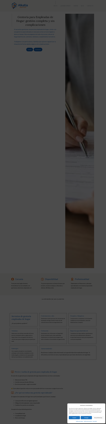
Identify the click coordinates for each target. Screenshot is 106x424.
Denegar (86, 417)
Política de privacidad (88, 421)
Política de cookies (79, 421)
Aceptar (74, 417)
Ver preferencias (98, 417)
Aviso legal (95, 421)
